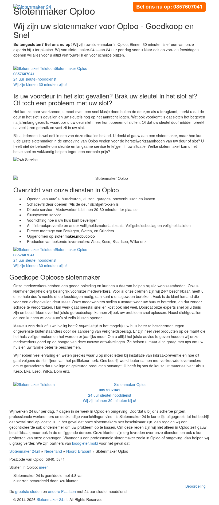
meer (43, 467)
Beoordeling (195, 486)
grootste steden (28, 491)
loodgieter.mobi (85, 443)
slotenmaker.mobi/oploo (74, 236)
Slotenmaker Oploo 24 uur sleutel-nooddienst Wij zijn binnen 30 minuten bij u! (50, 76)
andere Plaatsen (62, 491)
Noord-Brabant (78, 451)
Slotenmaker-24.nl (24, 451)
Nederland (53, 451)
